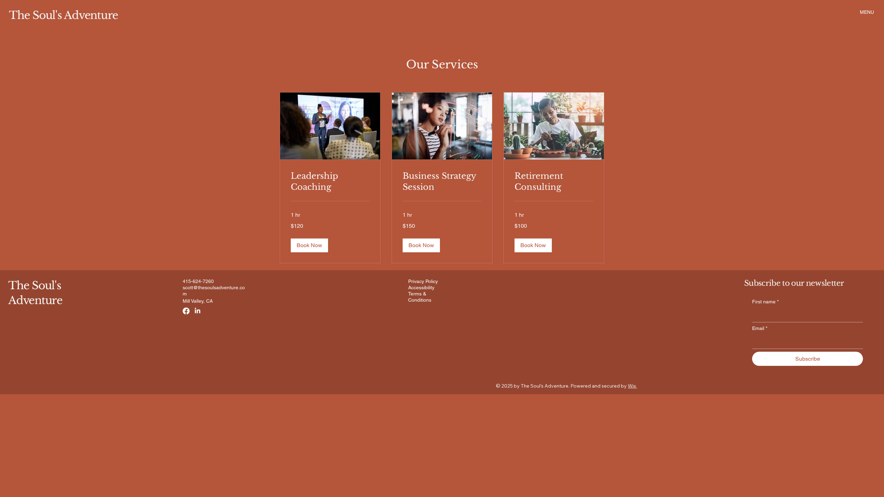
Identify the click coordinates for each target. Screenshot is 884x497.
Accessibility (421, 287)
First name (765, 301)
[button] (309, 245)
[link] (330, 181)
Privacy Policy (423, 281)
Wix (632, 386)
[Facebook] (186, 311)
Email (759, 328)
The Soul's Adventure (63, 15)
